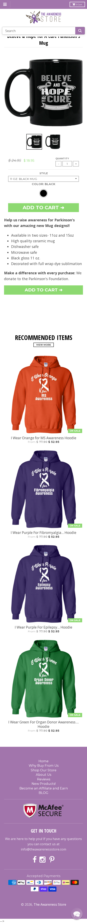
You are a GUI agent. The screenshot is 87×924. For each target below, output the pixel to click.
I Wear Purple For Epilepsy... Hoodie (43, 627)
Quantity (62, 158)
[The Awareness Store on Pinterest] (51, 860)
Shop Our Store (43, 770)
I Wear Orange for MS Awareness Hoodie (43, 438)
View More (43, 344)
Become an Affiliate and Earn (43, 788)
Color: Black (43, 184)
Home (43, 761)
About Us (43, 775)
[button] (77, 914)
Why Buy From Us (43, 765)
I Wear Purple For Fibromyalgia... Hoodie (43, 532)
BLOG (43, 793)
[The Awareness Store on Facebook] (35, 860)
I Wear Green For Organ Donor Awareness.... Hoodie (43, 724)
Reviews (43, 779)
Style (43, 173)
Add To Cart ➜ (44, 290)
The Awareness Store (50, 904)
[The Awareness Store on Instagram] (43, 860)
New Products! (44, 784)
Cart (79, 4)
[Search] (80, 30)
